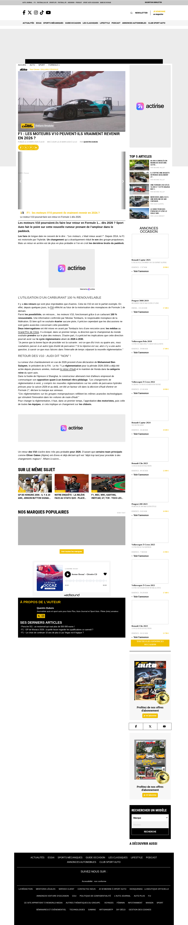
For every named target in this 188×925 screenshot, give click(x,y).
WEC (94, 491)
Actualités (28, 23)
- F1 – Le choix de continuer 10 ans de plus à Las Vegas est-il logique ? (52, 632)
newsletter (141, 12)
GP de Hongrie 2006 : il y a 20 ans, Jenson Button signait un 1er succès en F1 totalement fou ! (34, 496)
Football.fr (62, 2)
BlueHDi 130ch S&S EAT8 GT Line (145, 303)
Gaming (92, 909)
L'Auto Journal (122, 896)
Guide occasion (73, 23)
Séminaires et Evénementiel (51, 909)
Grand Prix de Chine (28, 332)
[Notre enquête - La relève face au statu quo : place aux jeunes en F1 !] (72, 483)
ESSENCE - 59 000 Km (140, 349)
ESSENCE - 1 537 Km (139, 267)
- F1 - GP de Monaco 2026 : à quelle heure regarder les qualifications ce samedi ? (56, 629)
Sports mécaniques (53, 23)
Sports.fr (52, 2)
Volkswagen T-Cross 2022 (143, 382)
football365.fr (42, 2)
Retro (21, 491)
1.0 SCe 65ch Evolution (142, 466)
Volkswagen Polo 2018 (142, 341)
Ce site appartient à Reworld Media (43, 903)
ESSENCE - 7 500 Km (139, 552)
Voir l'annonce (140, 271)
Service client (66, 889)
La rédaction (26, 889)
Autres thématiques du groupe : (83, 903)
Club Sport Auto (156, 23)
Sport (41, 65)
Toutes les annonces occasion (150, 643)
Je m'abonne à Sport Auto (112, 889)
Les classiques (90, 23)
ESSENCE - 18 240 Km (140, 430)
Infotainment (135, 903)
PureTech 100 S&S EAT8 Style (144, 506)
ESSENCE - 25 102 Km (140, 389)
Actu (32, 65)
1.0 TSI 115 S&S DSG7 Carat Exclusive (147, 344)
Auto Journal (27, 2)
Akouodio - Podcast (75, 2)
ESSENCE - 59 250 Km (140, 593)
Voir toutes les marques (71, 551)
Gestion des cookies (140, 909)
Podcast (116, 23)
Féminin (121, 903)
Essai (38, 23)
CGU (74, 896)
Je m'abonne (159, 12)
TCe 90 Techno (138, 425)
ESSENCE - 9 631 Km (139, 511)
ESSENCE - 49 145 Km (140, 471)
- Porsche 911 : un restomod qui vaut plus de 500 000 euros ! (47, 626)
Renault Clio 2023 (140, 463)
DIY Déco (121, 909)
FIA (52, 307)
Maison (149, 903)
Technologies (77, 909)
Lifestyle (105, 23)
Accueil (22, 65)
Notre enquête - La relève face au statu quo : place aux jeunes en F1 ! (70, 496)
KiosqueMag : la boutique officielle (149, 889)
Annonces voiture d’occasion (52, 896)
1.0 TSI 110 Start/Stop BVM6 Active (146, 588)
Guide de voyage (105, 2)
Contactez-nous (87, 889)
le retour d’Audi (68, 369)
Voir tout (121, 513)
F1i (35, 2)
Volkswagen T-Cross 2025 (143, 545)
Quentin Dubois (91, 142)
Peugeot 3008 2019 (140, 301)
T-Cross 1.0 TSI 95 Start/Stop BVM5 (146, 384)
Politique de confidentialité (95, 896)
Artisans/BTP (106, 909)
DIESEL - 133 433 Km (139, 308)
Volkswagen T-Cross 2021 (143, 585)
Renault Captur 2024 (141, 423)
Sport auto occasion (91, 2)
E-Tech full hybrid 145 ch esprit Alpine (149, 262)
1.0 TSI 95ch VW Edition (141, 547)
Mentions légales (45, 889)
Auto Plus (139, 896)
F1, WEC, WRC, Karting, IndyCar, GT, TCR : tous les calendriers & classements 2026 (107, 496)
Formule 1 (54, 65)
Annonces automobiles (134, 23)
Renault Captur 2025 (141, 260)
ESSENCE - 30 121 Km (140, 633)
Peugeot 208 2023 (140, 504)
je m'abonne (150, 715)
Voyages (108, 903)
